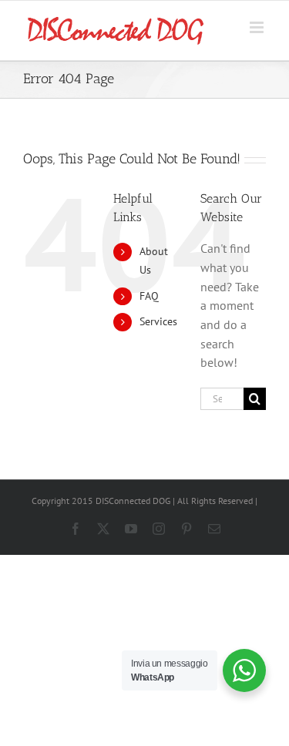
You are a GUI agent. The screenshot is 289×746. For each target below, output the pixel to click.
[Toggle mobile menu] (258, 27)
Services (158, 321)
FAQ (149, 296)
